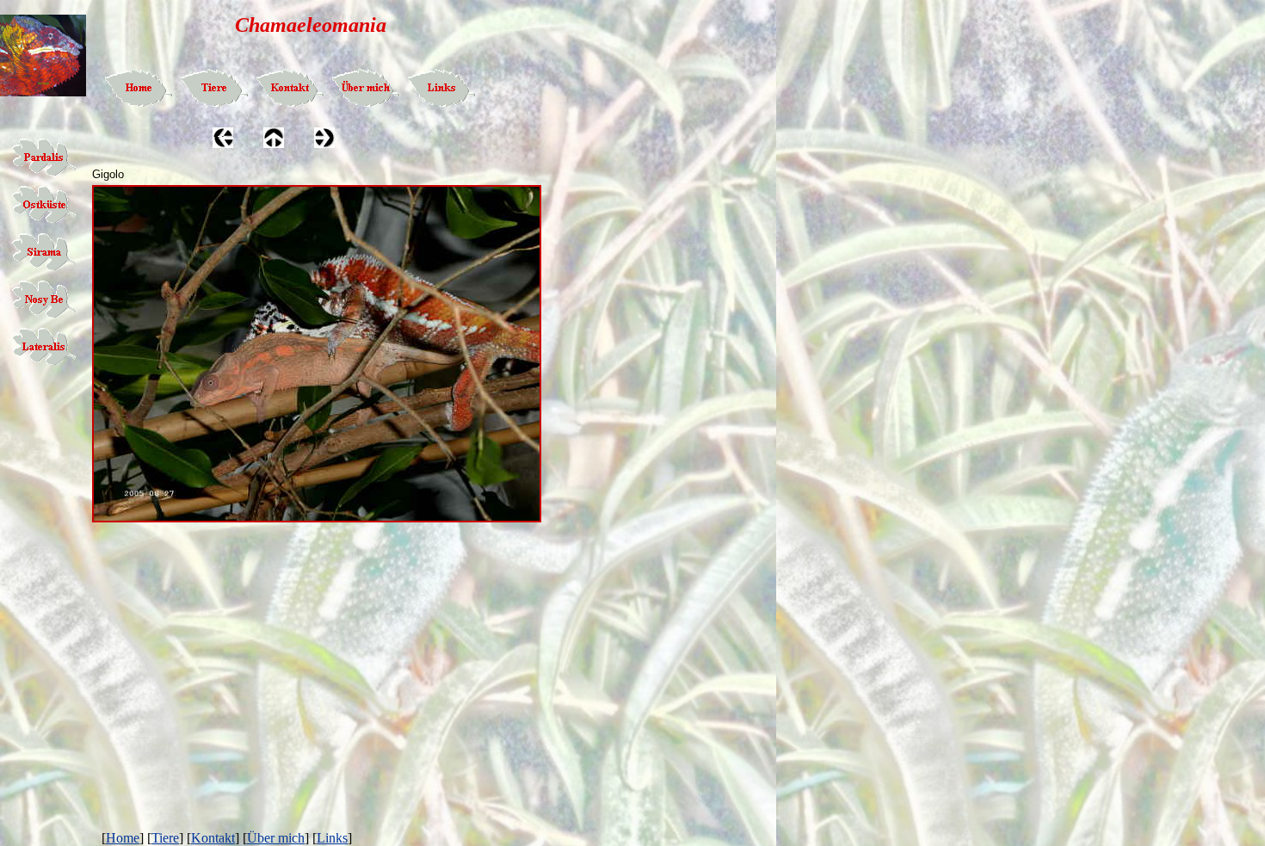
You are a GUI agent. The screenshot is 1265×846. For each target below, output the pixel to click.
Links (332, 838)
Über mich (276, 838)
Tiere (165, 838)
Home (122, 838)
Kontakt (213, 838)
